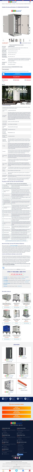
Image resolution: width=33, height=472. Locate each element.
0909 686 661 (5, 284)
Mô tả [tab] (3, 81)
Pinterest (30, 471)
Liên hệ (3, 471)
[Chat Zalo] (16, 471)
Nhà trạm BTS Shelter (22, 71)
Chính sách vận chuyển (21, 448)
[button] (3, 40)
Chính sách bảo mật (20, 449)
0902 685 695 (20, 286)
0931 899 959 (23, 278)
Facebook (23, 471)
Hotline (10, 471)
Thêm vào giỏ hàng (5, 69)
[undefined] (30, 0)
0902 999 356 (6, 0)
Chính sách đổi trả (20, 445)
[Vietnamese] (15, 0)
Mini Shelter (17, 71)
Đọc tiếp (26, 307)
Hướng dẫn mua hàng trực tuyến (22, 452)
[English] (22, 0)
